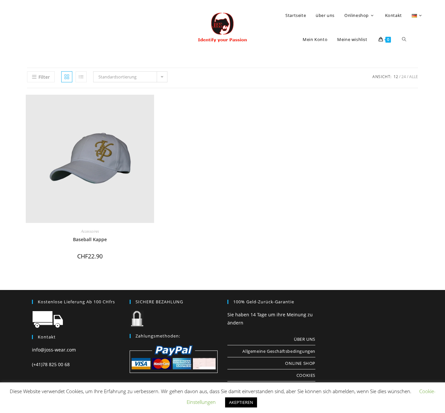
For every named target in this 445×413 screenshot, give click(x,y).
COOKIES (305, 375)
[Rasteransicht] (66, 76)
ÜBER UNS (304, 339)
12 (396, 76)
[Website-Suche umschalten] (404, 39)
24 (403, 76)
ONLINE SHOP (300, 363)
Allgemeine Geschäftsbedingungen (278, 351)
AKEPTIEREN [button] (241, 402)
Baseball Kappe (90, 239)
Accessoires (90, 231)
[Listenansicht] (81, 76)
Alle (413, 76)
